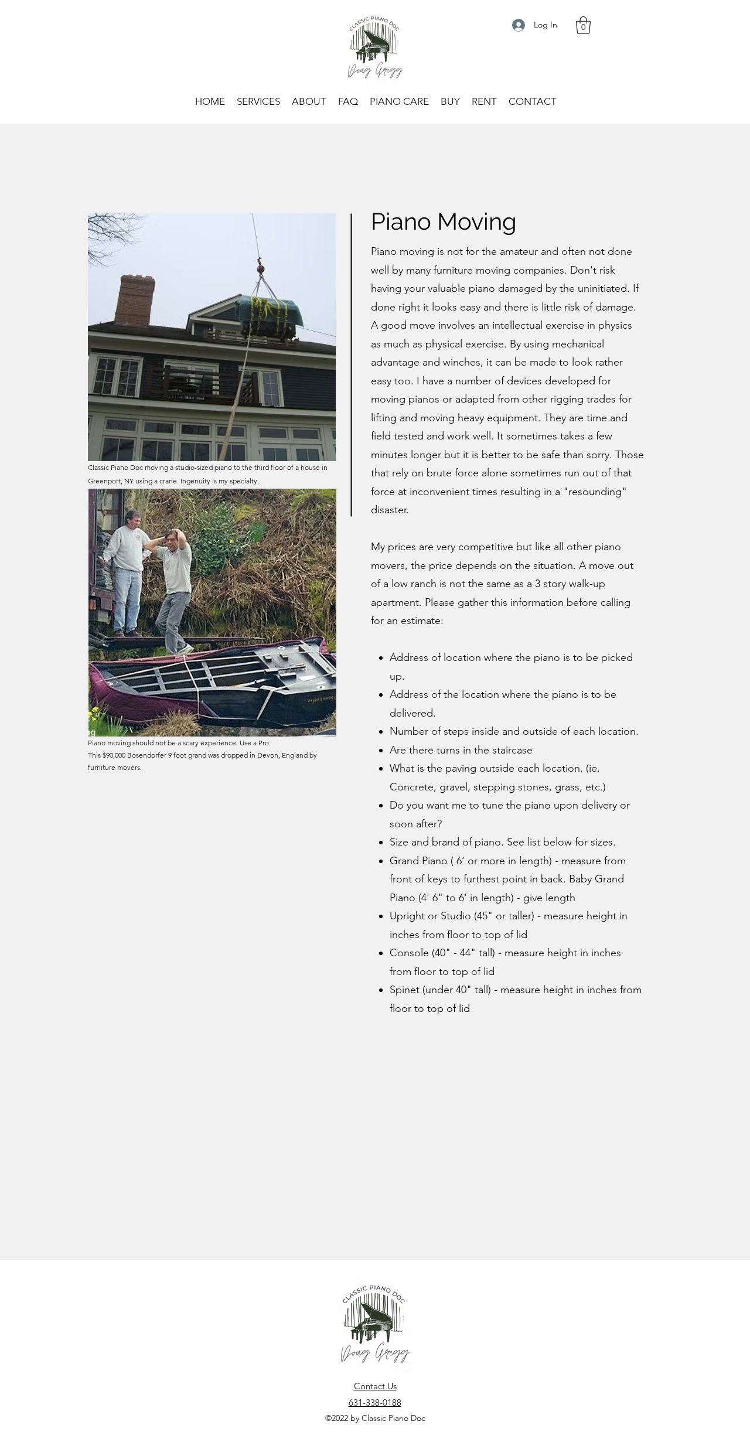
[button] (583, 25)
